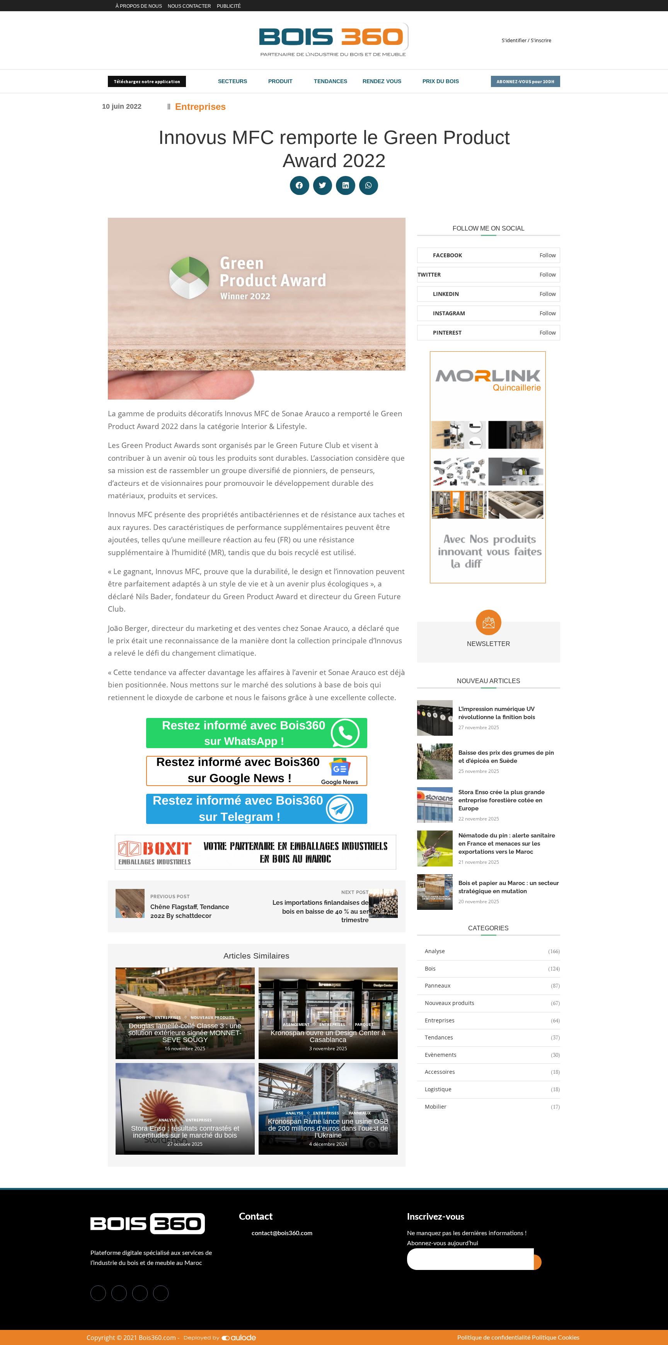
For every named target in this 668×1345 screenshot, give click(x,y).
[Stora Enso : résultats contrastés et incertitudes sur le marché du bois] (185, 1109)
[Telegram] (557, 6)
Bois (492, 968)
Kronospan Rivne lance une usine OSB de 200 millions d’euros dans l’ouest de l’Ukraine (328, 1128)
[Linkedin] (530, 6)
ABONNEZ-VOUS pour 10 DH (525, 81)
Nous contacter (189, 6)
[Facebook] (517, 6)
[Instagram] (539, 6)
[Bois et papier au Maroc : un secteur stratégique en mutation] (435, 892)
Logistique (492, 1089)
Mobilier (492, 1106)
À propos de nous (139, 6)
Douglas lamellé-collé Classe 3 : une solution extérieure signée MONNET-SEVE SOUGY (185, 1033)
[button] (299, 185)
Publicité (229, 6)
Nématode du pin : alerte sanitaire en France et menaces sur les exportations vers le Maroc (506, 843)
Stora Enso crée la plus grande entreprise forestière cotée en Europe (501, 800)
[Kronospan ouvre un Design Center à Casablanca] (328, 1013)
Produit (280, 81)
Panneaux (492, 985)
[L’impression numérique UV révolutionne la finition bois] (435, 718)
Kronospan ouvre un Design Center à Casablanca (328, 1036)
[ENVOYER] (538, 1262)
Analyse (492, 951)
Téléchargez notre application (147, 81)
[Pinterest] (548, 6)
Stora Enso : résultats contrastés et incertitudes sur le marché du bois (185, 1132)
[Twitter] (524, 6)
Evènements (492, 1054)
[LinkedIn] (140, 1293)
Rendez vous (382, 81)
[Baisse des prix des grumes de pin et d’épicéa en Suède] (435, 761)
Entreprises (200, 106)
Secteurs (232, 81)
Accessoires (492, 1071)
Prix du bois (441, 81)
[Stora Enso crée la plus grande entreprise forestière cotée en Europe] (435, 805)
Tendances (330, 81)
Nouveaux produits (492, 1003)
